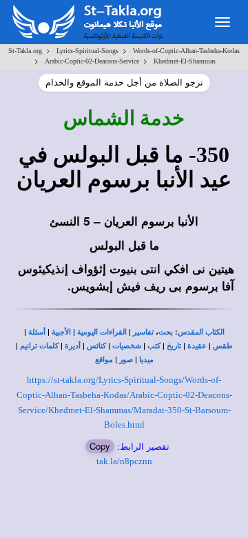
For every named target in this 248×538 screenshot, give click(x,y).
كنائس (96, 346)
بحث (165, 332)
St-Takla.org (25, 50)
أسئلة (36, 332)
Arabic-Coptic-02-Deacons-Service (92, 61)
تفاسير (143, 332)
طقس (223, 346)
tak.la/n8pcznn (124, 461)
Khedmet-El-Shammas (185, 61)
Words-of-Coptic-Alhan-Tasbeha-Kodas (186, 50)
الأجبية (61, 332)
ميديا (146, 359)
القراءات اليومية (102, 332)
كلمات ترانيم (39, 346)
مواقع (104, 359)
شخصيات (126, 346)
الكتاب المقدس (201, 332)
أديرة (73, 346)
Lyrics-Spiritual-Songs (87, 50)
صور (126, 359)
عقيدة (197, 346)
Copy (100, 445)
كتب (154, 346)
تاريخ (174, 346)
